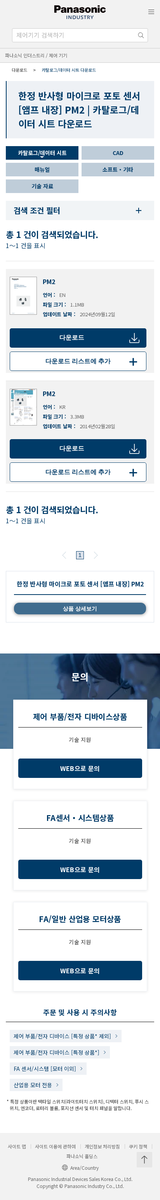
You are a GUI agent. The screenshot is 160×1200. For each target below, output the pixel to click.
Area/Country (84, 1167)
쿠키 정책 (138, 1146)
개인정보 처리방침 (102, 1146)
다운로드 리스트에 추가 (92, 361)
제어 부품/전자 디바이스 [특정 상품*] (56, 1052)
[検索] (141, 35)
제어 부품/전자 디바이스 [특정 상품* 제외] (62, 1036)
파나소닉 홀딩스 (81, 1156)
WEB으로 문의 (80, 768)
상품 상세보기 (80, 608)
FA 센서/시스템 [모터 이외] (45, 1068)
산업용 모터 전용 (33, 1085)
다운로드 (71, 337)
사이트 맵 (17, 1146)
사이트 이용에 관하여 (55, 1146)
